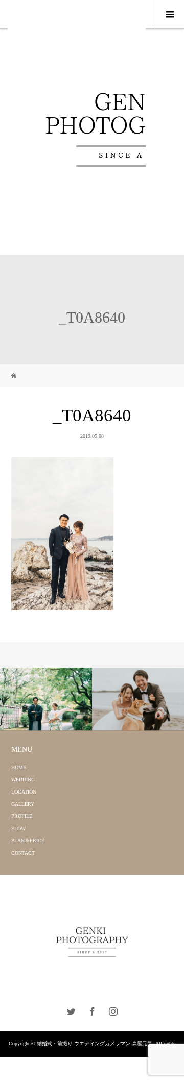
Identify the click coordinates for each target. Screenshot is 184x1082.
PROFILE (21, 816)
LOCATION (23, 792)
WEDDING (23, 779)
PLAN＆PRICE (27, 840)
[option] (46, 699)
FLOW (18, 828)
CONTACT (23, 853)
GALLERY (22, 804)
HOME (18, 767)
